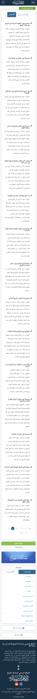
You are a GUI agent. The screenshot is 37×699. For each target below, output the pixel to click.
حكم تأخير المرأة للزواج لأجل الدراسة (17, 467)
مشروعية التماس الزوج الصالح (19, 298)
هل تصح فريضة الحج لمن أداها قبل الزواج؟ (17, 92)
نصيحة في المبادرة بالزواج (21, 434)
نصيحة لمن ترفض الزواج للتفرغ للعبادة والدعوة (19, 400)
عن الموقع (18, 635)
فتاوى (11, 14)
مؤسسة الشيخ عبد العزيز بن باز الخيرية (18, 688)
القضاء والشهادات (28, 606)
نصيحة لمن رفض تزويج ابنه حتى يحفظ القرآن (18, 127)
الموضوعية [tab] (9, 572)
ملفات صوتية (22, 14)
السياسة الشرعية (28, 611)
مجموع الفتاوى (18, 543)
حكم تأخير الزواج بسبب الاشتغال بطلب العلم (18, 501)
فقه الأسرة (28, 587)
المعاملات (28, 582)
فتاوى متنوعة (29, 620)
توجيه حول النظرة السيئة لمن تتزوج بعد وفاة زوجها (17, 24)
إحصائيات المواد (17, 628)
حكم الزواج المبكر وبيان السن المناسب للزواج (20, 264)
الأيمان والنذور (28, 601)
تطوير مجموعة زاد (18, 696)
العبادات (28, 577)
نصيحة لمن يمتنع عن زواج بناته (19, 58)
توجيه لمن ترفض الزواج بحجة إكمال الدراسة (17, 229)
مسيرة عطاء (18, 547)
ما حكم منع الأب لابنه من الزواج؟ (18, 195)
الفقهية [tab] (26, 572)
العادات (28, 591)
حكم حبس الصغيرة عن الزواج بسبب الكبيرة (17, 365)
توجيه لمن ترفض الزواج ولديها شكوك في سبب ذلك (17, 161)
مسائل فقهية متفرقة (27, 616)
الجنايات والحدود (28, 596)
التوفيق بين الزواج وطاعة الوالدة (18, 331)
